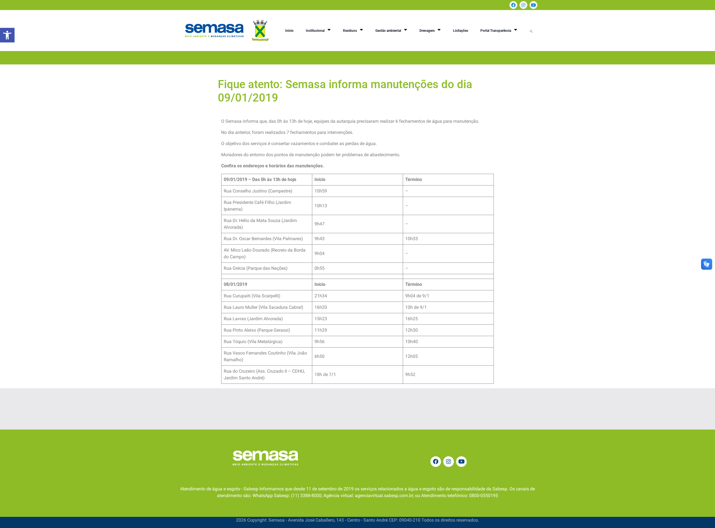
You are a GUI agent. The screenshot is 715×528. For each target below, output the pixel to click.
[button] (7, 35)
